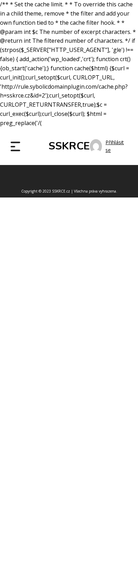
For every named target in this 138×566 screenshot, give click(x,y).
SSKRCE (69, 146)
